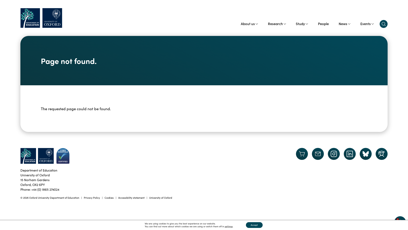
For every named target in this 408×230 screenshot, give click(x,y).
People (323, 23)
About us (248, 23)
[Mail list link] (318, 156)
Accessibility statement (131, 197)
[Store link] (302, 156)
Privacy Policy (92, 197)
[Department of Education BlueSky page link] (366, 154)
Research (275, 23)
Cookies (109, 197)
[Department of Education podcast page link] (382, 154)
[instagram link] (334, 154)
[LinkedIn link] (350, 154)
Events (365, 23)
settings (229, 226)
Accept (254, 224)
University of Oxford (160, 197)
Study (300, 23)
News (343, 23)
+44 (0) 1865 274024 (45, 189)
